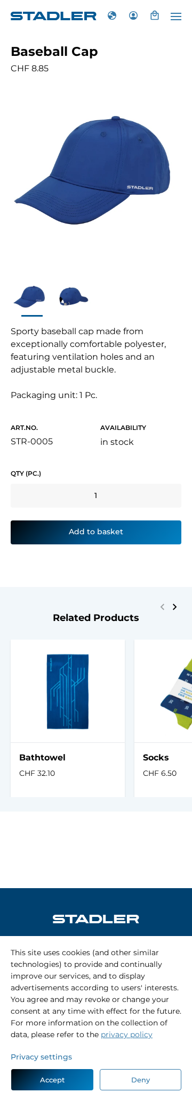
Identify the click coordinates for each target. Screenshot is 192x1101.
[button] (175, 607)
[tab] (133, 15)
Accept (52, 1079)
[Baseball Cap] (30, 297)
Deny (140, 1079)
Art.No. (24, 428)
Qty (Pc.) (26, 473)
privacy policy (127, 1034)
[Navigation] (176, 16)
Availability (123, 428)
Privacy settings (41, 1057)
